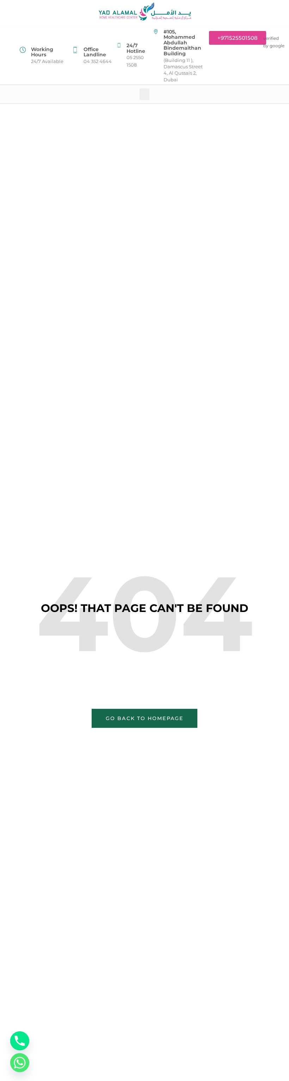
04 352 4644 (98, 61)
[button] (144, 94)
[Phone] (19, 1040)
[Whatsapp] (19, 1062)
